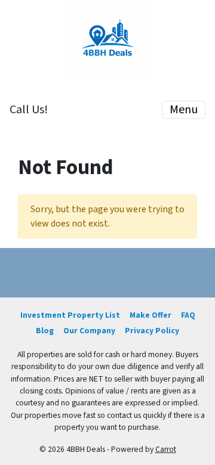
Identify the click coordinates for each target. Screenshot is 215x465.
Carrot (165, 449)
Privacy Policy (152, 330)
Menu (184, 109)
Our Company (89, 330)
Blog (45, 330)
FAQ (188, 315)
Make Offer (150, 315)
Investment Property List (70, 315)
